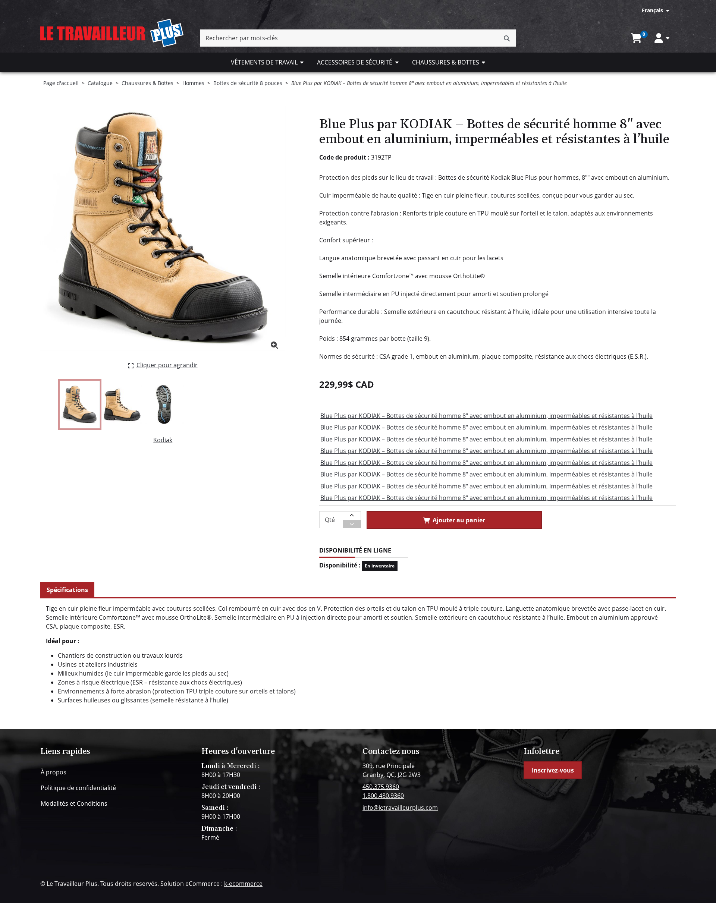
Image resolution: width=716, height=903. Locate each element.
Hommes (193, 82)
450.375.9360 (380, 787)
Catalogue (100, 82)
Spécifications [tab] (67, 590)
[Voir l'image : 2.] (122, 404)
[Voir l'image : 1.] (80, 404)
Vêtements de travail (264, 62)
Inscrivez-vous (553, 770)
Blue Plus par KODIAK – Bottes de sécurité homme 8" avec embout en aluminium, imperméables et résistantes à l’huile (486, 416)
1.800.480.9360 (383, 796)
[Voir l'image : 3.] (164, 404)
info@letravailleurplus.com (400, 807)
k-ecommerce (243, 884)
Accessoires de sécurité (354, 62)
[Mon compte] (662, 38)
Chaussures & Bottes (445, 62)
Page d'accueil (61, 82)
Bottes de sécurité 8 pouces (247, 82)
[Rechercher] (507, 38)
